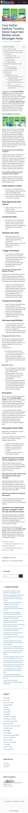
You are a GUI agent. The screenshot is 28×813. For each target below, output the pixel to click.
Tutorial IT (6, 747)
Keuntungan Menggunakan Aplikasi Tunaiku (13, 64)
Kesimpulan (8, 73)
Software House (7, 737)
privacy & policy (8, 801)
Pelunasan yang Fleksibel (11, 68)
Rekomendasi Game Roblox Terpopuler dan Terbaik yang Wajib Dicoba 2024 (13, 682)
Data (4, 707)
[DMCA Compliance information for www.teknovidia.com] (8, 782)
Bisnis (5, 700)
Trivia (5, 744)
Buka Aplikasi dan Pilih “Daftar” (13, 57)
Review (5, 730)
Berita (5, 698)
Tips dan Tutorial (8, 542)
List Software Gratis (8, 719)
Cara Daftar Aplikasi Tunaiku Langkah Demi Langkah (13, 53)
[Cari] (21, 576)
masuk (10, 560)
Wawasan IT (6, 749)
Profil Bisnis (6, 728)
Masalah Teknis (8, 72)
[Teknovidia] (7, 2)
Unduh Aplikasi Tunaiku (11, 55)
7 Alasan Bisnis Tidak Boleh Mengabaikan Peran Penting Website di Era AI (13, 608)
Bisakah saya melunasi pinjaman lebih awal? (15, 83)
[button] (19, 2)
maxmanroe (6, 765)
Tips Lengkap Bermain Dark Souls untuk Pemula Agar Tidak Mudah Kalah (12, 670)
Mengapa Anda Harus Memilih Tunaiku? (14, 50)
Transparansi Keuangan (11, 67)
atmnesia (5, 766)
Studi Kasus (6, 740)
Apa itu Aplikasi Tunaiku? (10, 49)
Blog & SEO (6, 705)
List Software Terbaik (9, 721)
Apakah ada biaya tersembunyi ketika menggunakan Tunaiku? (15, 77)
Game (5, 714)
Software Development (9, 735)
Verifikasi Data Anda (10, 60)
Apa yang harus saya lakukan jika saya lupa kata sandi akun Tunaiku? (15, 80)
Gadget (5, 712)
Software (5, 733)
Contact (22, 801)
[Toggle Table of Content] (22, 47)
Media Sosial (6, 723)
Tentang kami (16, 801)
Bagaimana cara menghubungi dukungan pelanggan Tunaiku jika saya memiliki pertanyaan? (16, 87)
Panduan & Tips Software (10, 726)
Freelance (6, 709)
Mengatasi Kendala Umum (10, 70)
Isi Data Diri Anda (10, 59)
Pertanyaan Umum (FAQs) (12, 75)
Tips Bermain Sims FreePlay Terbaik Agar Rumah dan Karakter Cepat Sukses (13, 652)
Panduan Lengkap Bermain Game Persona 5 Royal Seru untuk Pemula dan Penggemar (13, 642)
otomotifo (6, 763)
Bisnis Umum (7, 702)
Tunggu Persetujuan (10, 62)
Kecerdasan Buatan (8, 716)
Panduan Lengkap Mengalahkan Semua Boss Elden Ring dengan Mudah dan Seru (13, 676)
